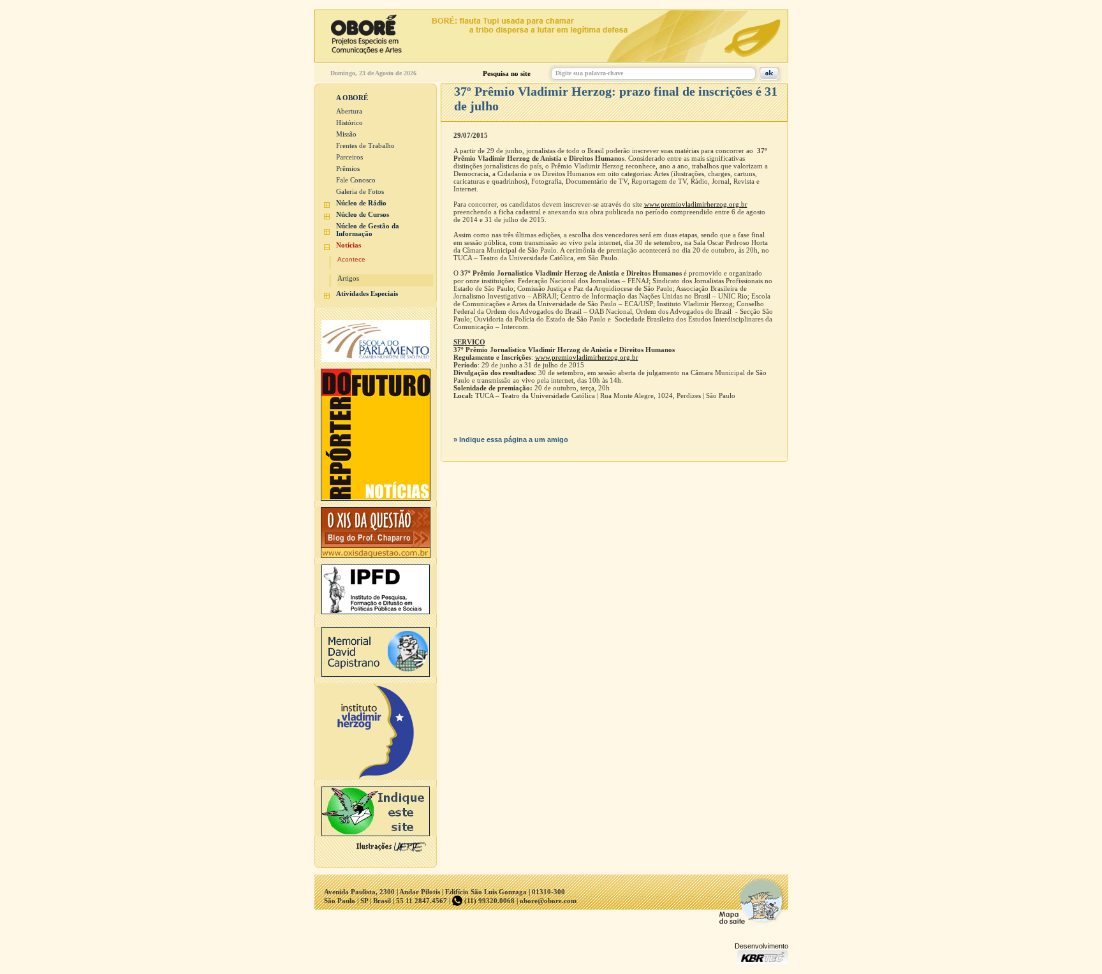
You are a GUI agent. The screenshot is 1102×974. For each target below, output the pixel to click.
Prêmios (348, 168)
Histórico (349, 122)
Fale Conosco (356, 180)
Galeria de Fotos (360, 191)
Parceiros (349, 157)
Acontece (351, 259)
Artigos (348, 278)
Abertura (349, 111)
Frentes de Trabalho (365, 145)
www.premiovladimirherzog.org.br (695, 204)
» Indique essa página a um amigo (510, 439)
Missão (346, 134)
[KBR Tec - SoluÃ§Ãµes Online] (762, 961)
